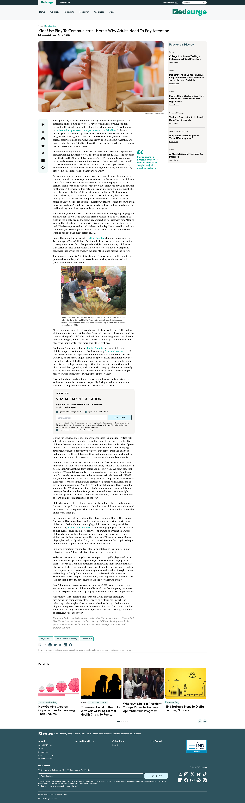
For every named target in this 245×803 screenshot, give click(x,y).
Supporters (43, 752)
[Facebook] (70, 644)
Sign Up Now (119, 417)
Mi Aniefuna (173, 142)
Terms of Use (102, 425)
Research (84, 11)
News (42, 11)
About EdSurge (45, 745)
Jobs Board (155, 741)
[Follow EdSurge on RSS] (180, 774)
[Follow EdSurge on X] (192, 774)
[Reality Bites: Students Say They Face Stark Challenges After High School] (187, 99)
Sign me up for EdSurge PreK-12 (70, 412)
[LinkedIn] (65, 644)
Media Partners (45, 758)
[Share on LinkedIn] (43, 160)
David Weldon (174, 62)
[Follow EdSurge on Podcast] (205, 780)
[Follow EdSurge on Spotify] (199, 780)
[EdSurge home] (47, 2)
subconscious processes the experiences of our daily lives (86, 130)
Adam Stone (173, 160)
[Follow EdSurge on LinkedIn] (180, 780)
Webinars (99, 11)
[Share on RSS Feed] (43, 124)
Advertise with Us (84, 741)
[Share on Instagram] (43, 138)
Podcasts (69, 11)
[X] (60, 644)
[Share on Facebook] (43, 167)
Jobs (111, 11)
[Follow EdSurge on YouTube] (192, 780)
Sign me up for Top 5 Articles (98, 412)
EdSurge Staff (174, 84)
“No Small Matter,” (114, 351)
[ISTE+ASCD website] (65, 2)
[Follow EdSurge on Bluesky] (199, 774)
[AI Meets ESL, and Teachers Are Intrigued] (187, 154)
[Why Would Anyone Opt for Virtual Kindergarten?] (187, 137)
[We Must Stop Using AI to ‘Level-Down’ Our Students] (187, 118)
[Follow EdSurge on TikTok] (205, 774)
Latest (115, 745)
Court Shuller (174, 123)
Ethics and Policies (46, 755)
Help (65, 794)
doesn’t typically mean (79, 527)
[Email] (44, 644)
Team (40, 748)
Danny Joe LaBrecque (48, 35)
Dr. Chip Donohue (96, 237)
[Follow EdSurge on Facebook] (186, 780)
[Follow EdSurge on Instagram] (186, 774)
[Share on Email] (43, 131)
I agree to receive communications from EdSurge (77, 430)
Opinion (54, 11)
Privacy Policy (115, 425)
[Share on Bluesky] (43, 145)
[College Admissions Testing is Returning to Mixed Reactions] (187, 58)
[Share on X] (43, 153)
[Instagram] (50, 644)
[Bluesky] (55, 644)
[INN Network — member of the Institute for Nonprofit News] (196, 746)
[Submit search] (204, 3)
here (91, 650)
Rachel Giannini (95, 348)
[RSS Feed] (39, 644)
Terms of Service (56, 794)
